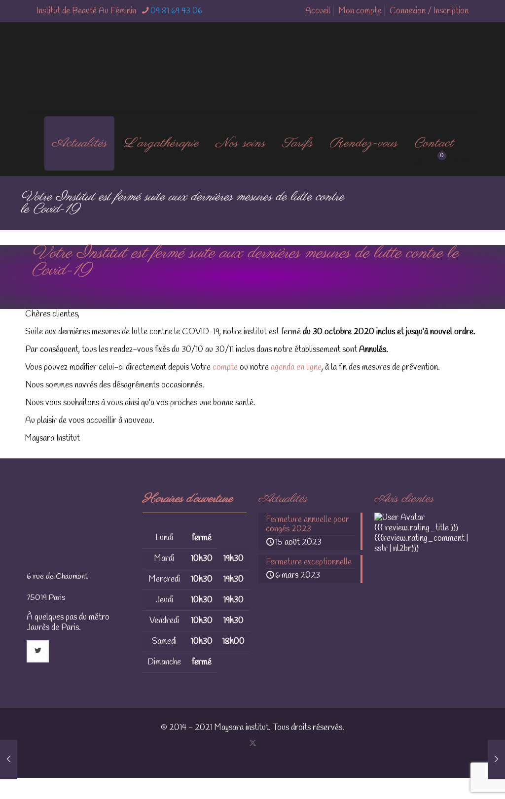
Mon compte (360, 11)
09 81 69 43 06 (176, 11)
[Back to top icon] (438, 778)
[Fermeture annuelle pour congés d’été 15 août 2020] (8, 759)
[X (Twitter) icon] (252, 743)
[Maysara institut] (252, 66)
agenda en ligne (295, 367)
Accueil (317, 11)
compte (226, 367)
